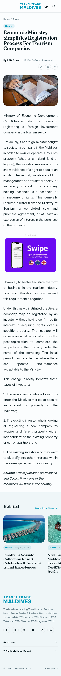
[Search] (54, 6)
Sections (9, 642)
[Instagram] (15, 630)
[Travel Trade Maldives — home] (30, 6)
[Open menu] (7, 6)
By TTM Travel (11, 60)
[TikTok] (42, 630)
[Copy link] (55, 67)
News (16, 19)
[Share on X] (41, 67)
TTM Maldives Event (17, 651)
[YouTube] (33, 630)
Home (6, 19)
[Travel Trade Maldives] (17, 600)
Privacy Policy (51, 668)
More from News (44, 508)
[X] (24, 630)
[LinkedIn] (50, 630)
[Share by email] (48, 67)
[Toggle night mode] (46, 6)
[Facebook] (6, 630)
